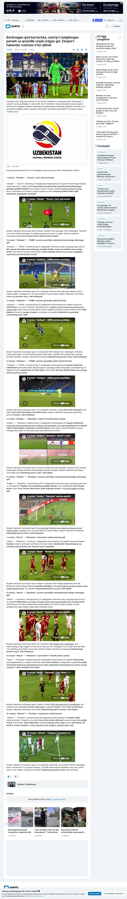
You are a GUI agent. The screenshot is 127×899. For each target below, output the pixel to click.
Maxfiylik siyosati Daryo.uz (34, 896)
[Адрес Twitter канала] (22, 869)
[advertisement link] (98, 20)
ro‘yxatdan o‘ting (58, 799)
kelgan (15, 111)
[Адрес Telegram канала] (5, 869)
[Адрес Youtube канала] (10, 869)
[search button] (107, 26)
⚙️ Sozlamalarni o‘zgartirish (114, 893)
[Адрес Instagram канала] (18, 869)
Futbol (9, 50)
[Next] (87, 824)
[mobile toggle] (23, 26)
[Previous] (7, 824)
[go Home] (11, 851)
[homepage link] (13, 26)
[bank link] (29, 20)
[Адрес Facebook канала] (14, 869)
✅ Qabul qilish (94, 893)
